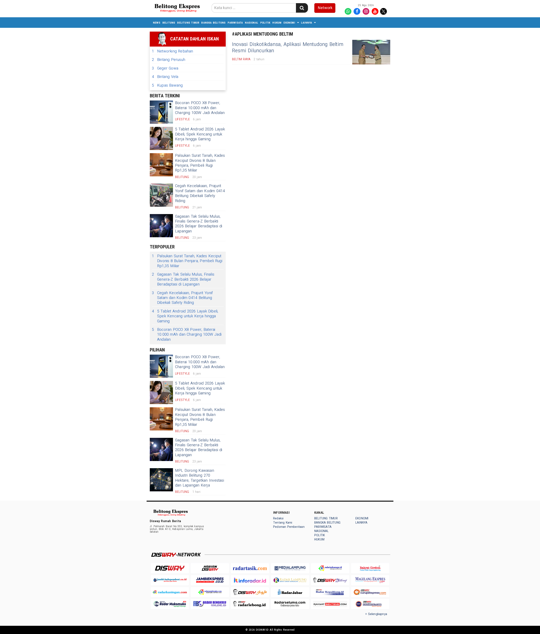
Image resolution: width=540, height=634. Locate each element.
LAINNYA (306, 22)
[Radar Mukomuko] (169, 604)
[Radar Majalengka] (209, 592)
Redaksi (278, 518)
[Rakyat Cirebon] (370, 568)
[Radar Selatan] (370, 604)
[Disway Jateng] (330, 580)
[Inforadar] (250, 580)
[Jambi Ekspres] (209, 580)
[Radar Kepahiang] (330, 592)
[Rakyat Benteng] (330, 604)
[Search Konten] (301, 8)
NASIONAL (251, 22)
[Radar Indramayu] (330, 568)
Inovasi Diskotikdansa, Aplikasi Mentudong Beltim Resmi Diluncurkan (287, 47)
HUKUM (276, 22)
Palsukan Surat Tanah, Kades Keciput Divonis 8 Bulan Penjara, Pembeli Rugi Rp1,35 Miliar (200, 163)
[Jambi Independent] (169, 580)
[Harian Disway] (209, 568)
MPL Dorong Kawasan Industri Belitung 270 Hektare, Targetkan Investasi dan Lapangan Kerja (199, 478)
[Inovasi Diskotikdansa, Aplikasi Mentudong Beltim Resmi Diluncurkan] (371, 52)
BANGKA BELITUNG (213, 22)
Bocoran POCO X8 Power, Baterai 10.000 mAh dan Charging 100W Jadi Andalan (200, 108)
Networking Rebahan (172, 51)
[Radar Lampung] (290, 580)
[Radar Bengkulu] (209, 604)
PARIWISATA (235, 22)
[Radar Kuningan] (169, 592)
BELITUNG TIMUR (188, 22)
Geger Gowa (165, 68)
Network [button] (325, 8)
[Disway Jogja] (250, 592)
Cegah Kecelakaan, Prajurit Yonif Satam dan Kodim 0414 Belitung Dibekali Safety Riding (200, 193)
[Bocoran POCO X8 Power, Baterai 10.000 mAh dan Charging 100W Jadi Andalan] (161, 112)
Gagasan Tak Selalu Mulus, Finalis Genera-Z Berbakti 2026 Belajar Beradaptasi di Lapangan (198, 224)
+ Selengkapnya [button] (376, 614)
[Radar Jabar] (290, 592)
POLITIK (265, 22)
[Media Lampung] (290, 568)
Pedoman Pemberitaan (289, 527)
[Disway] (169, 568)
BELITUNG (168, 22)
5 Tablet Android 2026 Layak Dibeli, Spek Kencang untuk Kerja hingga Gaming (200, 134)
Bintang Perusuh (168, 59)
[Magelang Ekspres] (370, 580)
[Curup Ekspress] (370, 592)
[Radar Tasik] (250, 568)
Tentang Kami (282, 522)
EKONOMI (289, 22)
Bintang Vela (165, 76)
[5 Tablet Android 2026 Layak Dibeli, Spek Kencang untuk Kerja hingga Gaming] (161, 138)
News (156, 22)
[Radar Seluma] (290, 604)
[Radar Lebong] (250, 604)
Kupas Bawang (167, 85)
